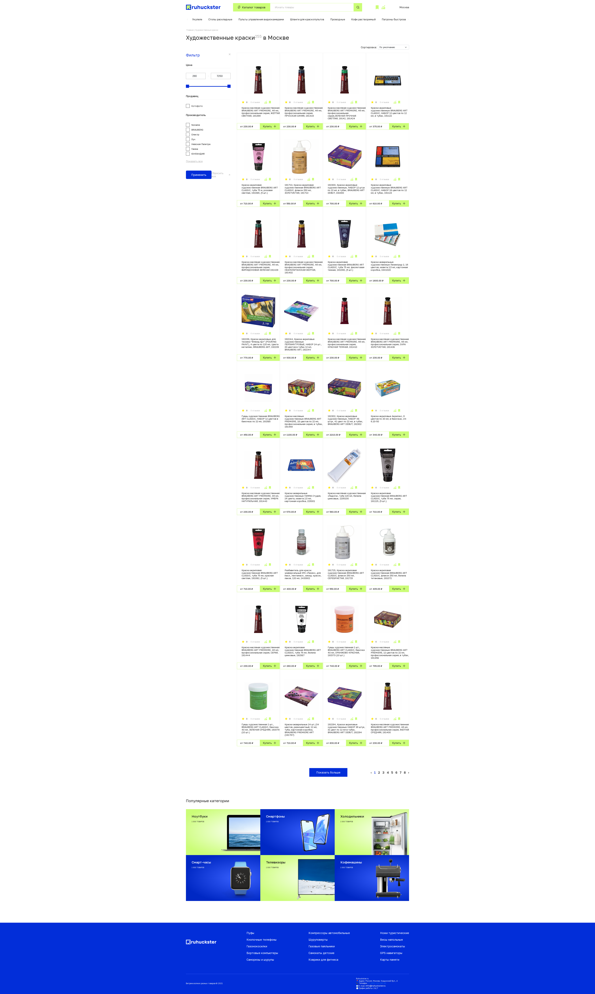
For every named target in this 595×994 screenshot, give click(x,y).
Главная (190, 30)
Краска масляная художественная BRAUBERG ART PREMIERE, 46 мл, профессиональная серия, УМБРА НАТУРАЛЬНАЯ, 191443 (261, 497)
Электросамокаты (392, 946)
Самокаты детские (321, 953)
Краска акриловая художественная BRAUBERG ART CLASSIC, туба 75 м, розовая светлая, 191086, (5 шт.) (260, 189)
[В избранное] (269, 102)
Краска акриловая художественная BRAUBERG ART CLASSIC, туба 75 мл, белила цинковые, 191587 (303, 651)
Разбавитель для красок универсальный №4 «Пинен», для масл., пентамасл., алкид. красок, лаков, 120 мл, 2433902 (303, 574)
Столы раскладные (220, 19)
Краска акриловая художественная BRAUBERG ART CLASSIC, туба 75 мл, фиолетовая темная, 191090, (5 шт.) (346, 266)
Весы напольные (391, 939)
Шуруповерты (318, 939)
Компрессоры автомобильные (329, 933)
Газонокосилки (257, 946)
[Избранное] (377, 7)
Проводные (337, 19)
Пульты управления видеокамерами (261, 19)
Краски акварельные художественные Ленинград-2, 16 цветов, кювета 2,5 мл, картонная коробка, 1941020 (389, 266)
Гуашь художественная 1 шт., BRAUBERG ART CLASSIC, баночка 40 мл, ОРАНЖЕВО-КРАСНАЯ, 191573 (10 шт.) (346, 651)
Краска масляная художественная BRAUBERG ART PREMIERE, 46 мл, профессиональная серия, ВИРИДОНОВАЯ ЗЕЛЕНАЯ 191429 (261, 266)
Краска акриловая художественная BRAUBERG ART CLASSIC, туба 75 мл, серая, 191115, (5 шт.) (389, 497)
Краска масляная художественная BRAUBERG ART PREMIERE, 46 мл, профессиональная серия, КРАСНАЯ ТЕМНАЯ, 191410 (347, 343)
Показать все (194, 161)
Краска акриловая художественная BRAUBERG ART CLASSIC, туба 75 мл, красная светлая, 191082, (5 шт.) (260, 574)
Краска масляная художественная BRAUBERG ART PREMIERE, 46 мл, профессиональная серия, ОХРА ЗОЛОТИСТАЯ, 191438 (390, 343)
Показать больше (328, 772)
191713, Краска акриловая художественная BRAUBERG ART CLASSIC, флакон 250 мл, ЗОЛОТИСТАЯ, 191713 (303, 189)
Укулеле (197, 19)
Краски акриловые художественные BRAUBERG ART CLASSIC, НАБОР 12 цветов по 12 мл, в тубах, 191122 (389, 112)
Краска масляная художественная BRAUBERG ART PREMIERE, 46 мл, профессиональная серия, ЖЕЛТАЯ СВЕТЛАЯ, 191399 (261, 112)
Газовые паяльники (322, 946)
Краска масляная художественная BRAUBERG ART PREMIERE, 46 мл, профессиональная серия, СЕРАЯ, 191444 (261, 651)
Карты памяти (389, 959)
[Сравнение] (383, 7)
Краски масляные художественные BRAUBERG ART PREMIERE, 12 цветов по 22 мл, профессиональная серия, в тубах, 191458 (390, 652)
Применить (198, 174)
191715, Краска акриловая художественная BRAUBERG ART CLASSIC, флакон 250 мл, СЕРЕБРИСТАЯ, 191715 (346, 574)
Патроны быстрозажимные (399, 19)
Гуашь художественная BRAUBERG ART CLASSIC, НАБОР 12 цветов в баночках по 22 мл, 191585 (261, 419)
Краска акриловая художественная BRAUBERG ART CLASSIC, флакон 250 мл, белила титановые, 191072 (389, 574)
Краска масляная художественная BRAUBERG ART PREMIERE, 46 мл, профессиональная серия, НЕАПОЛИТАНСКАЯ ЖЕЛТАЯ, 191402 (304, 267)
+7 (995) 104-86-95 (377, 983)
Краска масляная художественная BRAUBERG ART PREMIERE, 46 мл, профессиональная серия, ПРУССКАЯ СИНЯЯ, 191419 (304, 112)
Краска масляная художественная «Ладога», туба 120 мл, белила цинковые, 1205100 (347, 496)
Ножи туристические (394, 933)
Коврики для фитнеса (323, 959)
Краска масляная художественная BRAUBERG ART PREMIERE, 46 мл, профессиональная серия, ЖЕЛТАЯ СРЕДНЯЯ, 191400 (390, 728)
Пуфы (250, 933)
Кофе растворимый (363, 19)
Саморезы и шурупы (260, 959)
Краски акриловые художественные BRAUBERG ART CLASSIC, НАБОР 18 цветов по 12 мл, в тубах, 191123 (389, 189)
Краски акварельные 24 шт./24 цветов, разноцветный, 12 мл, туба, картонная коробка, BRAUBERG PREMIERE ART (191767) (302, 729)
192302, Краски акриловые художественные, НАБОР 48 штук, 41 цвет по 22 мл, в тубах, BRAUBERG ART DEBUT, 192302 (345, 420)
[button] (187, 19)
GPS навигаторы (391, 953)
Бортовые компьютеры (262, 953)
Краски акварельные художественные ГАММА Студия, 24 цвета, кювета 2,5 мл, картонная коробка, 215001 (303, 497)
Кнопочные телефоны (262, 939)
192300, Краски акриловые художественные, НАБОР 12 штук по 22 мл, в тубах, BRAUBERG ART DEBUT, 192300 (346, 189)
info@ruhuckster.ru (376, 985)
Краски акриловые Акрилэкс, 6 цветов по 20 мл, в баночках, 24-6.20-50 (389, 419)
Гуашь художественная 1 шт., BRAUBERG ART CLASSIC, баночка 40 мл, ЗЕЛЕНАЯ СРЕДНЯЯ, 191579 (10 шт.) (261, 728)
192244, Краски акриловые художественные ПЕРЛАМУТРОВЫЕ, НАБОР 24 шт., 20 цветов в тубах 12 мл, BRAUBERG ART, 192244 (303, 344)
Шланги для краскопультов (307, 19)
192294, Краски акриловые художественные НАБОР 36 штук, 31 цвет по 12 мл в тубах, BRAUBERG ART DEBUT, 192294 (346, 728)
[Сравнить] (265, 102)
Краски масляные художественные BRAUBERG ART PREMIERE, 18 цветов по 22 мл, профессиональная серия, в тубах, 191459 (304, 421)
